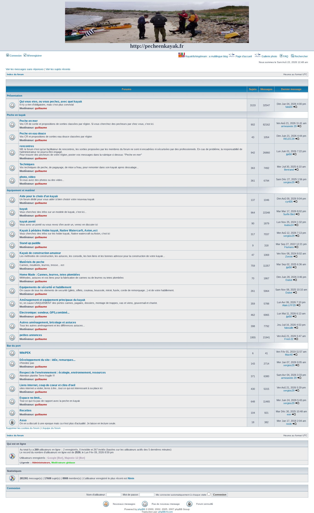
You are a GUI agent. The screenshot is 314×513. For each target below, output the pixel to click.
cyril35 (289, 201)
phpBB (141, 509)
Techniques (27, 164)
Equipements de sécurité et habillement (45, 287)
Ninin (131, 478)
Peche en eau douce (33, 133)
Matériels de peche (32, 262)
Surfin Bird (289, 214)
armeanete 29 (289, 126)
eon (289, 414)
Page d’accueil (243, 56)
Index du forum (15, 74)
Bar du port (14, 345)
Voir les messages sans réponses (25, 69)
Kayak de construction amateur (40, 253)
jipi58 (289, 154)
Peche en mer (29, 121)
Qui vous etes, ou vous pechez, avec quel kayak (51, 101)
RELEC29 (288, 138)
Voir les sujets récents (58, 69)
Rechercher (301, 56)
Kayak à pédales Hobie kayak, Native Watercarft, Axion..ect (58, 230)
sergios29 (288, 182)
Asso (23, 420)
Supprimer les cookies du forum (22, 428)
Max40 (289, 354)
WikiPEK (25, 352)
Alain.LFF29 (289, 305)
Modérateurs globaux (63, 462)
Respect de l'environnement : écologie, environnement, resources (63, 372)
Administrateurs (41, 462)
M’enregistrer (34, 55)
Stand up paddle (30, 243)
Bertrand (289, 169)
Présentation (14, 95)
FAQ (285, 56)
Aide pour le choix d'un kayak (39, 196)
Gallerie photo (269, 56)
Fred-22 (288, 339)
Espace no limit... (31, 397)
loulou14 (289, 225)
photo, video (27, 177)
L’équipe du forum (50, 428)
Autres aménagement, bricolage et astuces (48, 322)
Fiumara (289, 247)
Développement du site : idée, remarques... (47, 360)
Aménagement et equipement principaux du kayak (52, 300)
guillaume (41, 108)
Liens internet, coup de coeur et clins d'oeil (47, 385)
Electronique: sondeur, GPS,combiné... (44, 312)
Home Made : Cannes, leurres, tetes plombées (50, 274)
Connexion (15, 55)
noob (289, 423)
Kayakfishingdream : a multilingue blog (206, 56)
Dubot (288, 280)
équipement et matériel (21, 190)
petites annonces (31, 335)
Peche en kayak (16, 115)
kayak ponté (28, 221)
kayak (24, 209)
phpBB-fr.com (165, 511)
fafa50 (288, 106)
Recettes (25, 410)
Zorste (289, 256)
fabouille (288, 327)
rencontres (27, 146)
